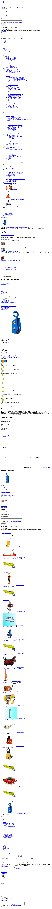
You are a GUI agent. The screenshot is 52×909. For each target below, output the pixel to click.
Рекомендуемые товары (8, 214)
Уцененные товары (7, 215)
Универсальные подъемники (14, 96)
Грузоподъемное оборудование (9, 819)
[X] (6, 361)
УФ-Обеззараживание (7, 828)
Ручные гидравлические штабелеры (16, 159)
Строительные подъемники (14, 102)
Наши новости (4, 217)
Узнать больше (17, 868)
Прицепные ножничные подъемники (16, 90)
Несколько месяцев (7, 434)
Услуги (4, 42)
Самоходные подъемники (13, 91)
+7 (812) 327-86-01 (4, 873)
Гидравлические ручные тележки (15, 149)
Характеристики (4, 302)
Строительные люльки (13, 92)
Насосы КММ (11, 138)
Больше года (5, 436)
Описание (3, 301)
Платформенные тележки (13, 151)
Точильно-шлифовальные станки (15, 167)
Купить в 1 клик (12, 355)
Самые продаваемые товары (7, 531)
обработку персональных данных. (15, 22)
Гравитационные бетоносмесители (15, 172)
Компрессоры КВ (12, 128)
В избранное (3, 489)
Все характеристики (5, 339)
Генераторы (5, 818)
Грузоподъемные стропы (13, 73)
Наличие (2, 307)
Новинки (5, 211)
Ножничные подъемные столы (14, 89)
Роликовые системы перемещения (15, 153)
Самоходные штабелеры (13, 160)
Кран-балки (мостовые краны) (14, 98)
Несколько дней (6, 432)
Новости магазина (6, 239)
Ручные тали (11, 105)
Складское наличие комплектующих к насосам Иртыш (17, 227)
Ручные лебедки (11, 83)
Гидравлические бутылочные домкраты (16, 77)
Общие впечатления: (34, 457)
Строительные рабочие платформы (15, 94)
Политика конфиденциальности (10, 51)
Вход (4, 1)
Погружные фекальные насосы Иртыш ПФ (17, 141)
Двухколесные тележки (13, 150)
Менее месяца (6, 435)
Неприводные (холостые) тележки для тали (17, 108)
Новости (5, 49)
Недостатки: (3, 457)
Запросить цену (11, 906)
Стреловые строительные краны (15, 100)
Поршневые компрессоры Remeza (15, 126)
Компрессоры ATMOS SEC (14, 118)
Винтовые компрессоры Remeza (15, 125)
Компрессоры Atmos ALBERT (14, 117)
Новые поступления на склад (11, 232)
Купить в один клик (14, 896)
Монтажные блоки (12, 74)
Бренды (4, 44)
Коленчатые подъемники (13, 87)
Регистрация (5, 2)
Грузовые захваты (12, 72)
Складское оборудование (8, 824)
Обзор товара (3, 298)
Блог (4, 48)
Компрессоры (6, 820)
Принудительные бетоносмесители (15, 173)
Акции (4, 43)
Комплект (3, 300)
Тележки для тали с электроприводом (16, 111)
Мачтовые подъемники (13, 88)
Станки (4, 825)
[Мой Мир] (5, 361)
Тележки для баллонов (13, 154)
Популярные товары (7, 212)
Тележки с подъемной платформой (15, 156)
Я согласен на (12, 22)
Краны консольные (12, 99)
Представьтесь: (27, 467)
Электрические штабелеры (14, 163)
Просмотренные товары (6, 533)
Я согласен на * (12, 895)
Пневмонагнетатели (12, 180)
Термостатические (12, 192)
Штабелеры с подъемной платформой (16, 162)
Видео (2, 309)
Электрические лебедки (13, 85)
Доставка (5, 46)
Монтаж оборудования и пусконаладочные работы (11, 245)
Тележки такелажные (12, 157)
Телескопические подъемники (14, 95)
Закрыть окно (3, 31)
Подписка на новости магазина (7, 235)
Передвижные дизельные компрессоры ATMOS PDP (19, 119)
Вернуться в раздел (5, 297)
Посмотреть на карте (5, 866)
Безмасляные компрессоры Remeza (15, 123)
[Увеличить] (16, 334)
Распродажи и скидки (7, 213)
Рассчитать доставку (14, 357)
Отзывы (2, 304)
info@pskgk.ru (20, 856)
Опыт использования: (5, 430)
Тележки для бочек (12, 155)
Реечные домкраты (12, 81)
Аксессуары (3, 303)
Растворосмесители (12, 174)
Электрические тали (12, 106)
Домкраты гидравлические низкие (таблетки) (18, 78)
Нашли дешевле (11, 356)
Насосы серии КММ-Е (13, 143)
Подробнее (3, 487)
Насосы (4, 822)
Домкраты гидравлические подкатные (16, 79)
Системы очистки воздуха (8, 823)
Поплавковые (11, 190)
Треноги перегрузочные (13, 103)
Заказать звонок (20, 7)
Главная (4, 40)
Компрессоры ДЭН (12, 129)
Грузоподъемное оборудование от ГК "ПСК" (10, 251)
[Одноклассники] (3, 361)
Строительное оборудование (9, 826)
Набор (2, 299)
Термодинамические (12, 191)
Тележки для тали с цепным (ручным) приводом (18, 109)
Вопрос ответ (6, 47)
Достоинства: (3, 447)
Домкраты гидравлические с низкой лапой (17, 80)
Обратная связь (4, 872)
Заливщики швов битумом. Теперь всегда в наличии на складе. (19, 231)
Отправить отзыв (46, 467)
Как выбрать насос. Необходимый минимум (10, 260)
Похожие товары (4, 306)
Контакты (5, 50)
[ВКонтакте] (1, 361)
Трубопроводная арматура (8, 827)
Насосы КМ (10, 137)
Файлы (2, 308)
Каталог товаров (4, 53)
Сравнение (10, 488)
